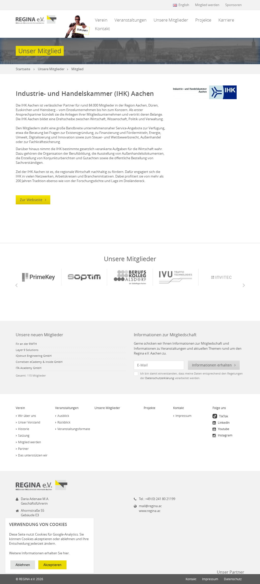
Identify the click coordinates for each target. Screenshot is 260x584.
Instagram (224, 435)
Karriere (226, 20)
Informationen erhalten (212, 365)
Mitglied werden (207, 5)
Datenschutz (233, 579)
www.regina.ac (149, 510)
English (183, 5)
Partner (23, 449)
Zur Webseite (31, 199)
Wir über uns (27, 416)
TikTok (223, 416)
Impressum (183, 416)
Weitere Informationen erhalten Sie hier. (39, 553)
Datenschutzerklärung (159, 378)
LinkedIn (223, 422)
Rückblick (63, 422)
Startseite (23, 69)
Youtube (223, 429)
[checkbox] (189, 375)
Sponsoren (233, 5)
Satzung (23, 435)
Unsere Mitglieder (171, 20)
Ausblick (63, 416)
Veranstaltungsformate (73, 429)
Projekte (203, 20)
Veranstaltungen (131, 20)
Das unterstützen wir (32, 455)
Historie (23, 429)
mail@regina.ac (150, 506)
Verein (101, 20)
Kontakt (102, 28)
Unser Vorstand (29, 422)
